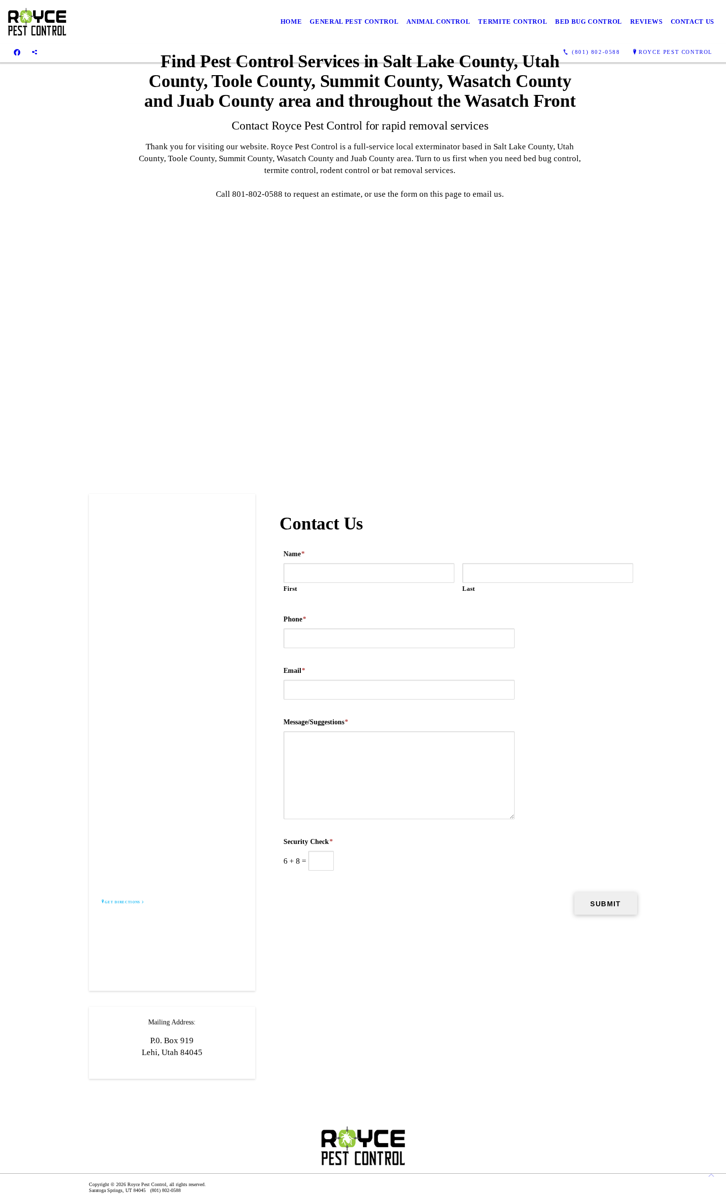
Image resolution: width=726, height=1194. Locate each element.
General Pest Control (354, 21)
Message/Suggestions (315, 722)
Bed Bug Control (588, 21)
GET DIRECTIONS (122, 902)
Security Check (308, 841)
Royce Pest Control (676, 52)
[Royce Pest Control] (37, 22)
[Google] (34, 51)
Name (294, 554)
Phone (294, 619)
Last (468, 588)
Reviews (646, 21)
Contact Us (693, 21)
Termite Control (512, 21)
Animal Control (438, 21)
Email (294, 670)
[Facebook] (17, 51)
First (290, 588)
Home (291, 21)
